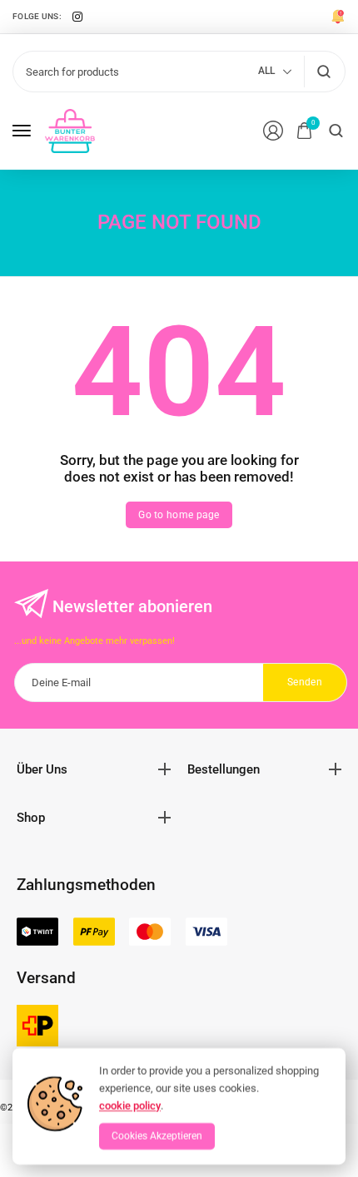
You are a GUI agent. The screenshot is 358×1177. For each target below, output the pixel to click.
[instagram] (77, 17)
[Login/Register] (273, 131)
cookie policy (130, 1105)
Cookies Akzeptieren (157, 1136)
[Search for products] (323, 71)
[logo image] (70, 129)
